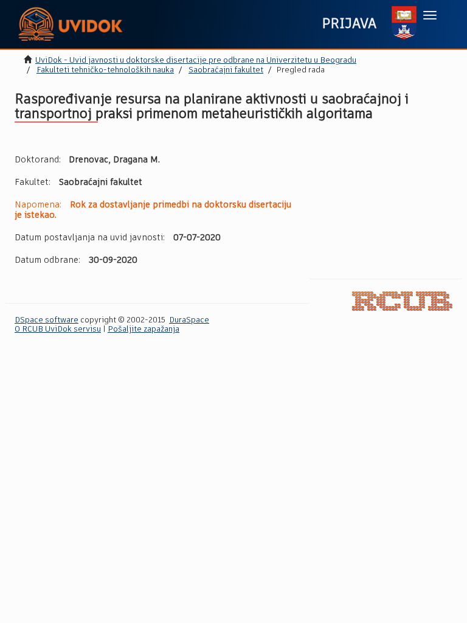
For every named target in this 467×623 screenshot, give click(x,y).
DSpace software (46, 320)
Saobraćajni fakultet (226, 70)
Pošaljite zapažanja (143, 329)
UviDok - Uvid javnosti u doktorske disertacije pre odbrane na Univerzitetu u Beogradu (195, 60)
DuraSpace (189, 320)
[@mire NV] (402, 301)
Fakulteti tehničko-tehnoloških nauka (105, 70)
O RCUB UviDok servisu (58, 329)
